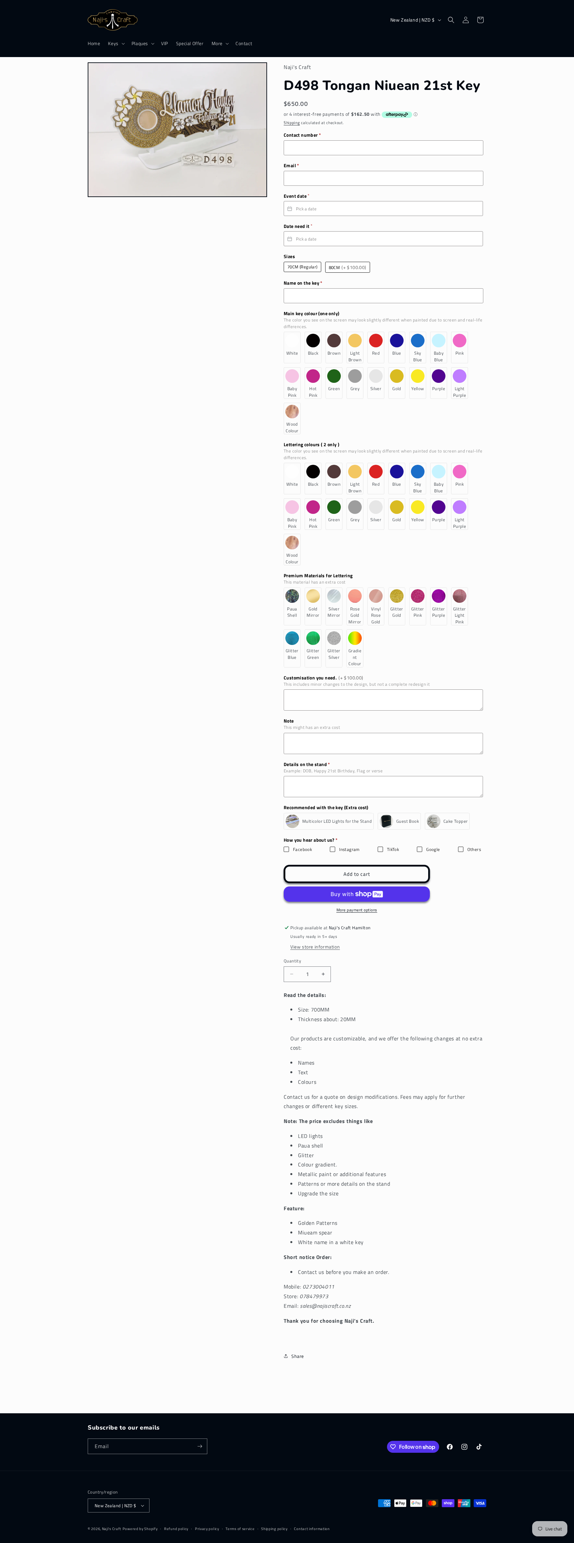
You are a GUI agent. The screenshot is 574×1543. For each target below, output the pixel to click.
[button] (115, 43)
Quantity (292, 961)
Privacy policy (207, 1528)
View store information (315, 946)
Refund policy (176, 1528)
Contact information (312, 1528)
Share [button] (297, 1356)
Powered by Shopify (140, 1528)
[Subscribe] (199, 1446)
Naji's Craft (111, 1528)
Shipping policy (274, 1528)
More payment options (356, 910)
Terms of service (240, 1528)
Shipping (292, 122)
